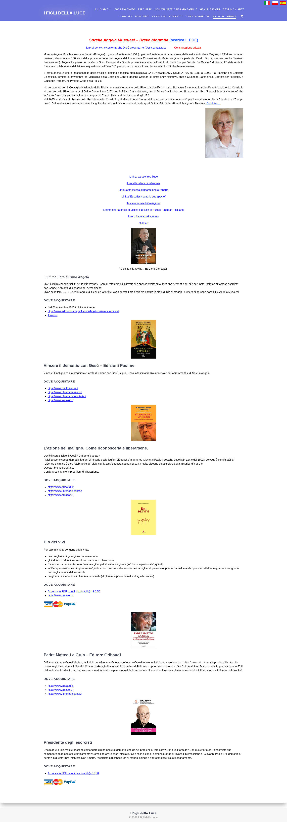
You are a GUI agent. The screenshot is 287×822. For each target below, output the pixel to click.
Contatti (176, 16)
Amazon (52, 315)
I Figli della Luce (64, 13)
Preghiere (145, 9)
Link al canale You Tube (143, 176)
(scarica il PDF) (183, 40)
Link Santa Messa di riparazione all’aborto (143, 190)
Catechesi (159, 16)
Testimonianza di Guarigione (143, 203)
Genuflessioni (210, 9)
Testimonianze (233, 9)
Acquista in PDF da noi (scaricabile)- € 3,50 (73, 773)
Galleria (143, 223)
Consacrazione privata (187, 47)
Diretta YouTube (198, 16)
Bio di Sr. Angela (224, 16)
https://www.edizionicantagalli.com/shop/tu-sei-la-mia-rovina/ (83, 311)
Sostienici (142, 16)
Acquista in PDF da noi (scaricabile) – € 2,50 (74, 591)
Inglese (168, 209)
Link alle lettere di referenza (143, 183)
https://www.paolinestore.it (63, 388)
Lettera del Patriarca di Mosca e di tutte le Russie (132, 209)
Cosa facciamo (124, 9)
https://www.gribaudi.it (60, 487)
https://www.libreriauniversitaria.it (67, 396)
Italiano (179, 209)
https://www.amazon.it (60, 400)
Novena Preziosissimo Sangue (176, 9)
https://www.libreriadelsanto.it (65, 392)
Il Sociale (125, 16)
